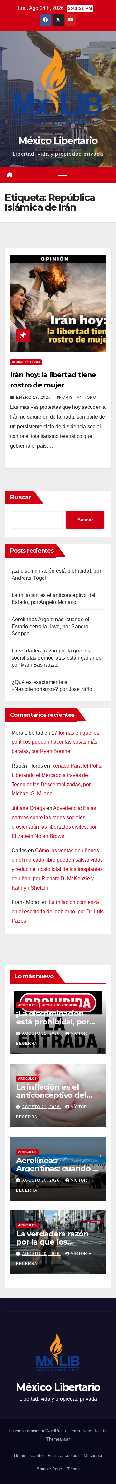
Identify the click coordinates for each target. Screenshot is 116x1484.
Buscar (20, 497)
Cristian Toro (79, 397)
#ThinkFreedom (26, 362)
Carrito (36, 1455)
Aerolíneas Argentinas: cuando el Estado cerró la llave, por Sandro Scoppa (50, 626)
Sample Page (49, 1469)
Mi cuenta (93, 1455)
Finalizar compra (63, 1455)
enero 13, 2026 (34, 397)
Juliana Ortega (28, 808)
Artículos (27, 1005)
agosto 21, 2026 (41, 1033)
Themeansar (58, 1439)
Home (19, 1455)
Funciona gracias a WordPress (38, 1430)
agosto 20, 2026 (41, 1180)
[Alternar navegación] (63, 175)
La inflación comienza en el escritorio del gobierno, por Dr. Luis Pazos (58, 911)
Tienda (73, 1469)
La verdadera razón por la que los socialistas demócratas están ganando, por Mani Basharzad (57, 658)
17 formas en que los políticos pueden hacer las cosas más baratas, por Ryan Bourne (55, 742)
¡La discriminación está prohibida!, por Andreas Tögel (52, 1021)
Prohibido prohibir (59, 1005)
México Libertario (57, 141)
